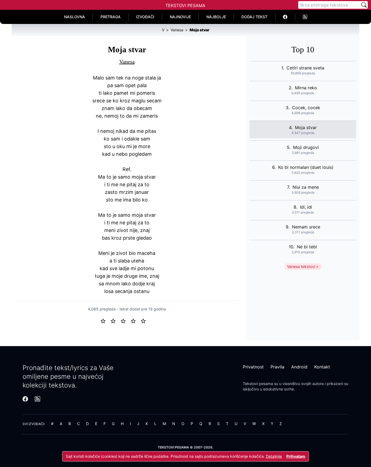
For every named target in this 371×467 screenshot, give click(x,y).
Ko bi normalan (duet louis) (306, 167)
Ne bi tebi (307, 246)
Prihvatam (295, 456)
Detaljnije (274, 456)
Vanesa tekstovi (301, 266)
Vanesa (127, 62)
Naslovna (74, 16)
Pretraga (110, 16)
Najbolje (216, 16)
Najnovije (180, 16)
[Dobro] (135, 320)
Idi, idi (306, 207)
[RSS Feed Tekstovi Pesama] (305, 17)
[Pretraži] (364, 5)
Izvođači (145, 16)
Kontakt (322, 367)
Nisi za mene (306, 187)
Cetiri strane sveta (305, 68)
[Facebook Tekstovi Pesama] (285, 17)
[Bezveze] (115, 320)
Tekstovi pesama (258, 383)
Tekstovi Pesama (185, 5)
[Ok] (125, 320)
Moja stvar (306, 127)
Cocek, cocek (306, 107)
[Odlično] (144, 320)
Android (299, 367)
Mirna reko (306, 87)
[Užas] (105, 320)
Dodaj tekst (254, 16)
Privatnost (253, 367)
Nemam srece (306, 227)
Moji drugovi (306, 147)
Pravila (277, 367)
